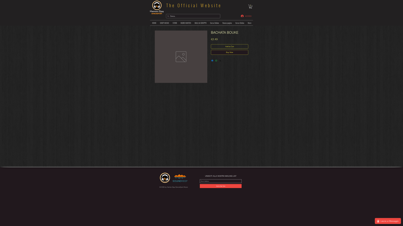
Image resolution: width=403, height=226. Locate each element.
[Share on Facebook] (212, 60)
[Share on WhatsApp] (216, 60)
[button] (250, 6)
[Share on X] (220, 60)
